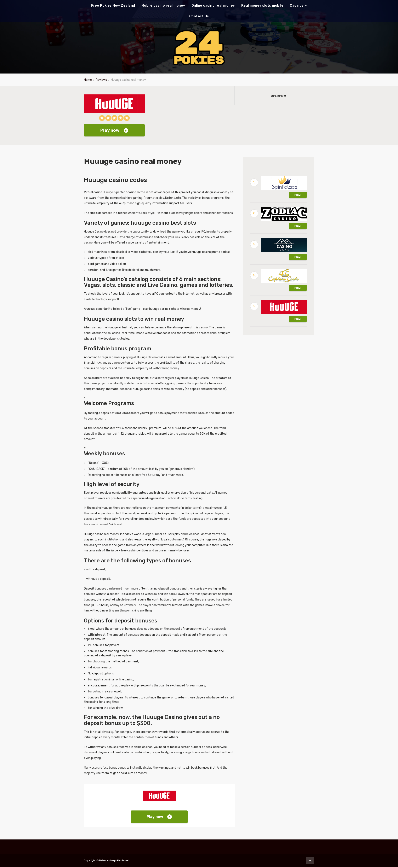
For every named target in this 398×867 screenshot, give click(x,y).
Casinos (297, 5)
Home (88, 80)
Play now (110, 130)
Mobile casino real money (163, 5)
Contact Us (199, 16)
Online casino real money (213, 5)
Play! (297, 194)
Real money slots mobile (262, 5)
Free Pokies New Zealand (113, 5)
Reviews (101, 80)
